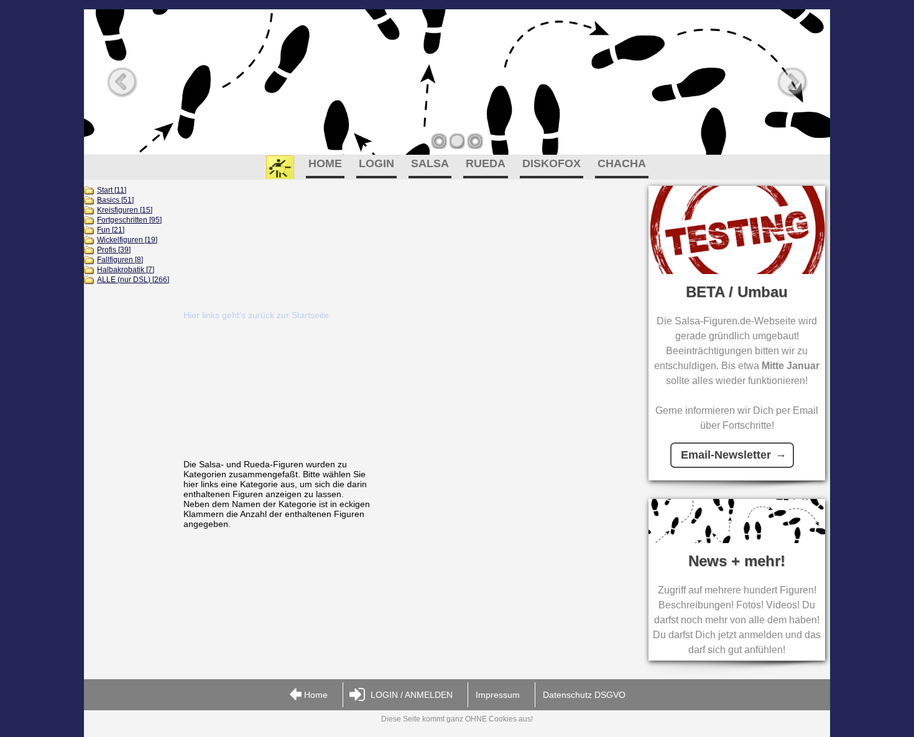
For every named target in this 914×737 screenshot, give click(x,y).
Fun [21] (110, 230)
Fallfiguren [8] (120, 259)
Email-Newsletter (726, 455)
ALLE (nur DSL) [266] (133, 279)
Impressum (498, 695)
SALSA (430, 163)
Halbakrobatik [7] (125, 269)
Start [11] (111, 190)
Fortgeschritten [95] (129, 220)
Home (316, 695)
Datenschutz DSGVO (584, 695)
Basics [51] (115, 200)
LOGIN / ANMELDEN (412, 695)
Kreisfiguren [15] (124, 210)
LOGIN (376, 163)
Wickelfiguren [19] (127, 240)
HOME (325, 163)
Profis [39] (114, 249)
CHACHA (622, 163)
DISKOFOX (551, 163)
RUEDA (485, 163)
